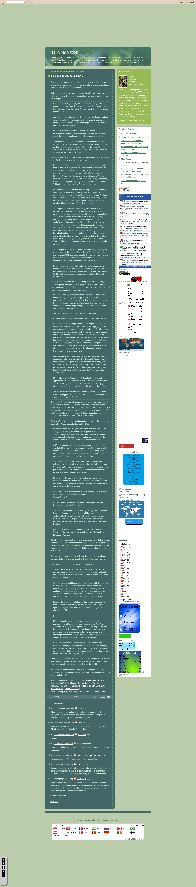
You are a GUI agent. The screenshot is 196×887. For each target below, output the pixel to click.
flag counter (123, 336)
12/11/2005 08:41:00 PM (64, 723)
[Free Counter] (136, 275)
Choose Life (75, 683)
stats (98, 822)
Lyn (79, 723)
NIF (69, 686)
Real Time (134, 266)
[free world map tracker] (131, 350)
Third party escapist (129, 133)
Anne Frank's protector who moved (131, 256)
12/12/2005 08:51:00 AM (64, 735)
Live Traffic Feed (135, 196)
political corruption (85, 692)
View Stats (134, 483)
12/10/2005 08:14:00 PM (64, 709)
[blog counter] (129, 500)
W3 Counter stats (126, 356)
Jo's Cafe (96, 683)
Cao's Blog (64, 683)
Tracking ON (143, 266)
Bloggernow (123, 272)
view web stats (134, 452)
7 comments (100, 697)
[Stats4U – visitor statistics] (130, 672)
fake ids (78, 771)
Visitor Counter (134, 522)
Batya (80, 709)
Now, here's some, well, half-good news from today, (72, 421)
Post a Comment (59, 796)
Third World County (72, 689)
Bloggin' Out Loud (72, 680)
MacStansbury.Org (59, 686)
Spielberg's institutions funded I (136, 215)
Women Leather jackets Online (89, 756)
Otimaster (76, 686)
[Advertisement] (98, 20)
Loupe (3, 881)
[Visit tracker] (131, 517)
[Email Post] (108, 697)
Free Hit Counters (126, 641)
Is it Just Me (86, 683)
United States (99, 692)
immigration (62, 692)
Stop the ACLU (57, 689)
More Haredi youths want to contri (132, 235)
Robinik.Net (86, 686)
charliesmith (82, 779)
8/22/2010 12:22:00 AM (63, 744)
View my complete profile (132, 120)
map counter (124, 353)
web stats (123, 334)
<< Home (54, 802)
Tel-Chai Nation (64, 52)
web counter (124, 492)
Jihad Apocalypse (128, 159)
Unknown (80, 765)
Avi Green (82, 735)
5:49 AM (74, 697)
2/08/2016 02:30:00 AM (63, 765)
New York (72, 692)
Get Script (126, 266)
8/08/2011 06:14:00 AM (63, 756)
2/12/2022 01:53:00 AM (63, 779)
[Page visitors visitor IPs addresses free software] (98, 820)
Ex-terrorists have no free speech (135, 137)
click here (123, 540)
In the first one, (57, 93)
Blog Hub (122, 269)
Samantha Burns (99, 686)
